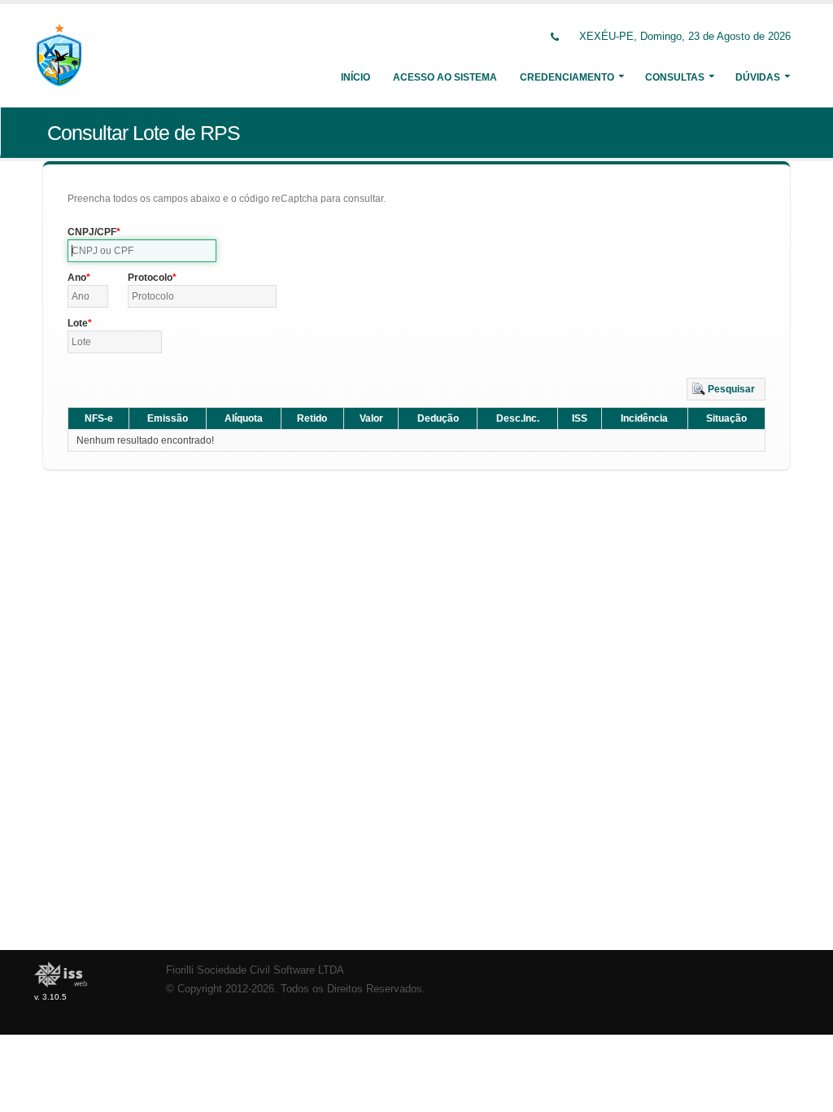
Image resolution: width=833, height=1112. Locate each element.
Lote (78, 323)
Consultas (674, 77)
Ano (77, 277)
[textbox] (142, 250)
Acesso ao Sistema (445, 77)
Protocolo (150, 277)
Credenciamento (567, 77)
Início (355, 77)
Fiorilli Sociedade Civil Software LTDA (255, 970)
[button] (726, 389)
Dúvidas (757, 77)
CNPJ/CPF (92, 232)
